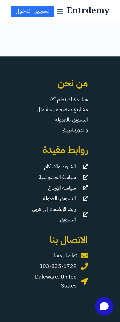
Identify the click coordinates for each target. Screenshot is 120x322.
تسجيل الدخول (32, 11)
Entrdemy (88, 11)
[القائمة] (60, 12)
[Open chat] (104, 306)
